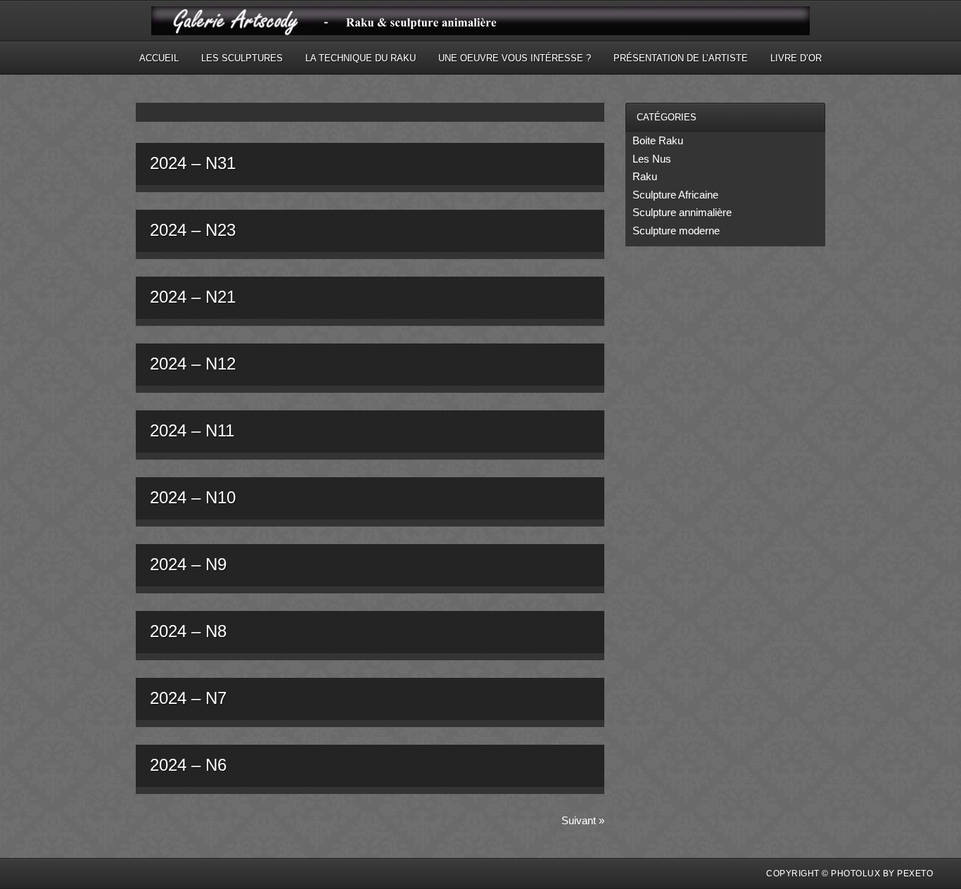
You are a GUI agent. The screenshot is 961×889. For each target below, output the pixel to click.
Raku (644, 176)
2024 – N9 (188, 564)
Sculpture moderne (676, 231)
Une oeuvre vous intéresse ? (514, 58)
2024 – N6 (188, 764)
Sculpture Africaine (675, 195)
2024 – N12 (193, 363)
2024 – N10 (193, 497)
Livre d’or (796, 58)
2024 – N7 (188, 697)
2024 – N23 (193, 229)
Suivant (582, 820)
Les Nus (651, 159)
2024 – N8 (188, 631)
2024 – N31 (193, 162)
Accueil (159, 58)
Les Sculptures (242, 58)
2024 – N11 (192, 430)
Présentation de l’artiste (680, 58)
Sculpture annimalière (682, 212)
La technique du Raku (360, 58)
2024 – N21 (193, 296)
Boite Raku (657, 140)
